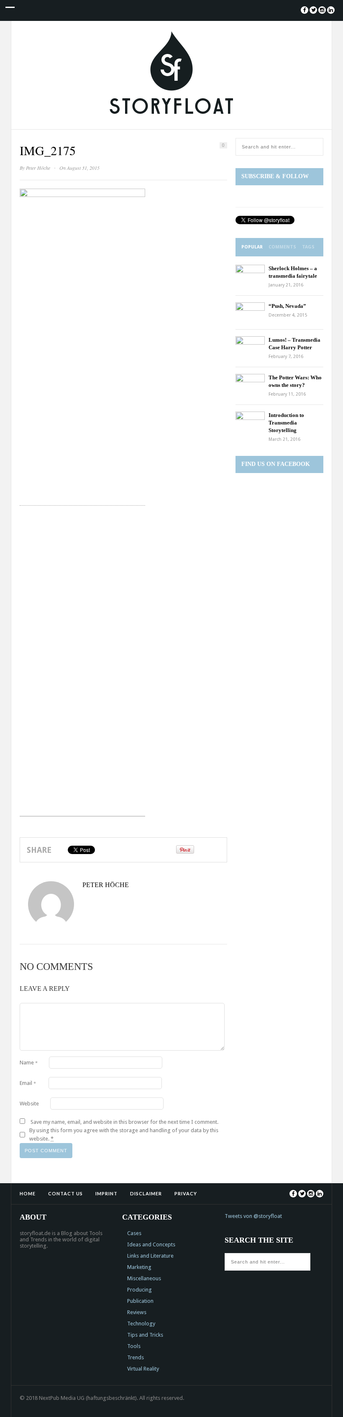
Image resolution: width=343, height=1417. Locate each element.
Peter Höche (38, 167)
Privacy (185, 1193)
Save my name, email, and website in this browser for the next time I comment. (124, 1122)
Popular (252, 247)
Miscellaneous (144, 1278)
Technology (141, 1323)
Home (28, 1193)
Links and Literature (150, 1256)
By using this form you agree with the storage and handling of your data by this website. (123, 1134)
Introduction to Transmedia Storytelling (286, 422)
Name (29, 1062)
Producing (139, 1290)
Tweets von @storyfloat (253, 1216)
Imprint (106, 1193)
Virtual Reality (143, 1369)
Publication (140, 1301)
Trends (135, 1357)
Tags (308, 247)
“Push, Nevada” (287, 306)
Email (28, 1083)
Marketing (139, 1267)
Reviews (136, 1312)
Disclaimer (146, 1193)
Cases (134, 1233)
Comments (282, 247)
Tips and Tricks (145, 1335)
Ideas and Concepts (151, 1244)
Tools (134, 1346)
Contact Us (65, 1193)
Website (29, 1103)
